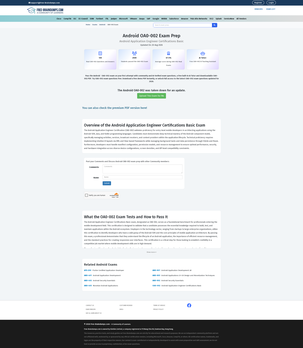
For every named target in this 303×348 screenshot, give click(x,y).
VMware (133, 19)
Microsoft (123, 19)
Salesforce (174, 19)
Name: (96, 178)
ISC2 (212, 19)
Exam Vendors (91, 309)
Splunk (219, 19)
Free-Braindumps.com (100, 324)
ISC (75, 19)
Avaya (142, 19)
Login (271, 3)
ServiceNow (229, 19)
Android (102, 24)
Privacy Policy (158, 309)
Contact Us (90, 305)
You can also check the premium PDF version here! (114, 108)
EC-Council (83, 19)
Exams (94, 24)
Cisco (59, 19)
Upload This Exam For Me (151, 95)
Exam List (270, 9)
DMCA (121, 309)
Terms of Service (159, 305)
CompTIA (68, 19)
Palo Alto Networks (199, 19)
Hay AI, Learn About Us (94, 313)
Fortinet (100, 19)
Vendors (258, 9)
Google (156, 19)
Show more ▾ (151, 252)
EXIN (92, 19)
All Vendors (241, 19)
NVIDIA (164, 19)
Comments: (94, 167)
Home (88, 24)
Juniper (114, 19)
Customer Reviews (126, 305)
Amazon (185, 19)
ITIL (107, 19)
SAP (149, 19)
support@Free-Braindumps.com (45, 3)
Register (258, 3)
